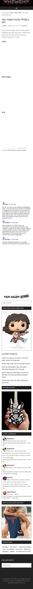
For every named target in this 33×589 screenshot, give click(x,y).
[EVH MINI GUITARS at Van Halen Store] (16, 429)
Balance (12, 551)
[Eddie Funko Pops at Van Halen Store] (16, 350)
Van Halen (23, 150)
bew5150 (9, 477)
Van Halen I (5, 547)
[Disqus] (16, 222)
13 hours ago (15, 498)
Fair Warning (10, 549)
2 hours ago (14, 473)
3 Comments (23, 25)
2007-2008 (11, 150)
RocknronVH (10, 439)
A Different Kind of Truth (23, 551)
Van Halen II (13, 547)
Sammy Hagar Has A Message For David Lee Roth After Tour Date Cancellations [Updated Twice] (15, 375)
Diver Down (19, 549)
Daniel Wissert (11, 492)
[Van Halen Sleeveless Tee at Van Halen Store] (16, 538)
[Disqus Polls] (16, 177)
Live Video (17, 150)
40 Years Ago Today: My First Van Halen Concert (16, 363)
